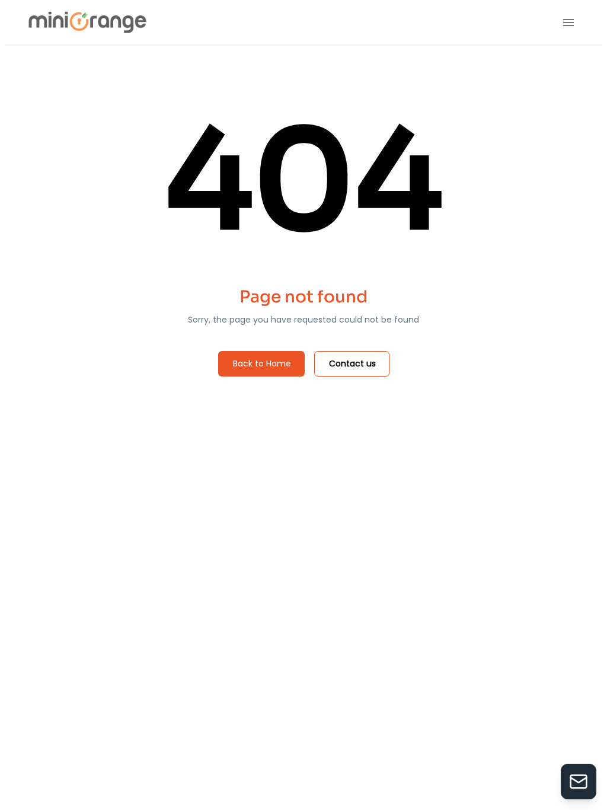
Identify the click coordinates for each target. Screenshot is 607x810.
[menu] (568, 22)
